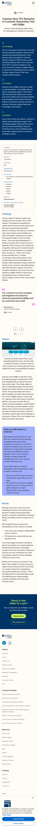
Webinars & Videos (8, 760)
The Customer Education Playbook (12, 702)
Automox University (9, 205)
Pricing (4, 657)
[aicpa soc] (4, 643)
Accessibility (6, 782)
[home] (7, 3)
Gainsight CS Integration (9, 672)
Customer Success (8, 680)
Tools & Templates (7, 756)
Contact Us (5, 786)
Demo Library (6, 764)
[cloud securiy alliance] (10, 643)
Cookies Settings (18, 823)
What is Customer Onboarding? (12, 715)
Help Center (5, 733)
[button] (33, 2)
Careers (4, 778)
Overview (5, 653)
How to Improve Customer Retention (13, 719)
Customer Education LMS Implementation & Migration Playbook (15, 711)
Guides (4, 752)
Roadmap (5, 676)
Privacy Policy (7, 815)
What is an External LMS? (10, 698)
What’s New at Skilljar (8, 745)
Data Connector (7, 665)
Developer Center (7, 741)
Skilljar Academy (7, 737)
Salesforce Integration (9, 669)
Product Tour (6, 661)
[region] (18, 811)
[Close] (33, 797)
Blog (3, 749)
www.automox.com (9, 199)
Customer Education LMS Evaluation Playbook (16, 706)
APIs (3, 684)
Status (4, 793)
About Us (5, 774)
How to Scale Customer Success (12, 723)
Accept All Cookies (18, 819)
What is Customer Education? (11, 694)
